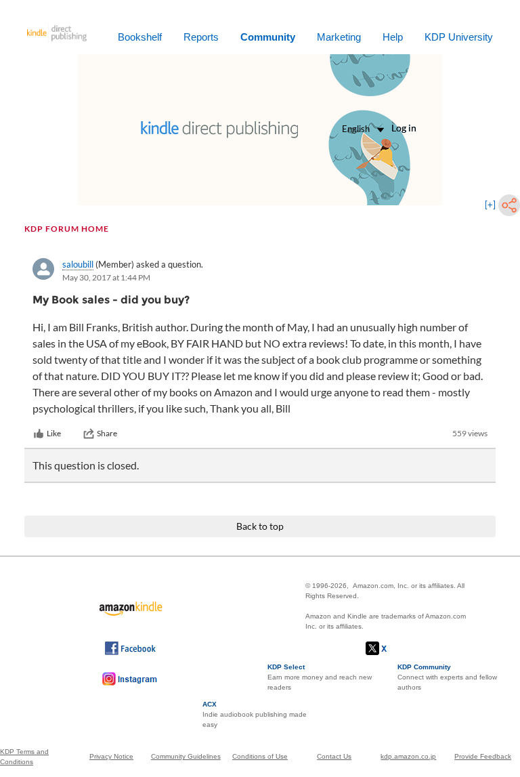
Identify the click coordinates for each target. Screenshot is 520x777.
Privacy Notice (111, 756)
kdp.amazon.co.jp (408, 756)
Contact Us (334, 756)
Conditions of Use (260, 756)
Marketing (339, 37)
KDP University (459, 37)
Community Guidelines (186, 756)
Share (107, 433)
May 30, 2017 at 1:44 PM (106, 277)
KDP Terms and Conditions (24, 756)
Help (393, 37)
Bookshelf (140, 37)
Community (267, 37)
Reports (201, 37)
